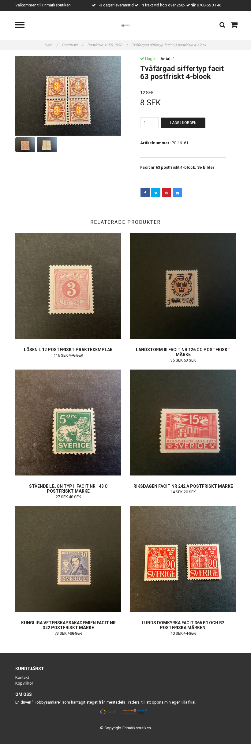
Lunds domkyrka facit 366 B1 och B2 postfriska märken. (183, 625)
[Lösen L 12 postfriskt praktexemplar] (68, 286)
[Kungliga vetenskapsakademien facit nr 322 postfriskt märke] (68, 559)
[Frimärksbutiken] (126, 25)
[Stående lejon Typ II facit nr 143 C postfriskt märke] (68, 422)
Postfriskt (72, 45)
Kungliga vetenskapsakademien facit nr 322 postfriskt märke (68, 625)
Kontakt (22, 677)
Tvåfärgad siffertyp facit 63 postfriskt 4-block (169, 45)
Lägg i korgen (183, 123)
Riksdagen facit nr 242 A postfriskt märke (183, 486)
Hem (51, 45)
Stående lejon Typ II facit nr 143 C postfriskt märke (68, 489)
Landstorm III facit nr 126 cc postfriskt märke (183, 352)
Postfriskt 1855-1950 (107, 45)
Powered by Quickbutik (125, 733)
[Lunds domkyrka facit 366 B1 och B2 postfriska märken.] (183, 559)
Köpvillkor (24, 683)
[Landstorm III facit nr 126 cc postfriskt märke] (183, 286)
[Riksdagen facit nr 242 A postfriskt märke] (183, 422)
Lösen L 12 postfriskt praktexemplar (68, 349)
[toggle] (23, 25)
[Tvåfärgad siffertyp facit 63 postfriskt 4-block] (68, 96)
